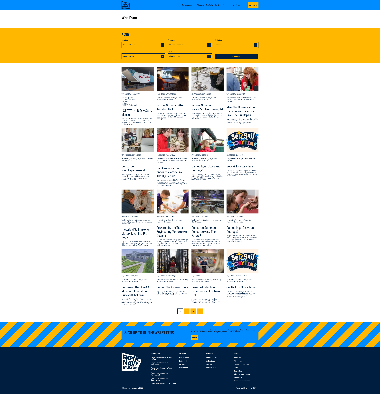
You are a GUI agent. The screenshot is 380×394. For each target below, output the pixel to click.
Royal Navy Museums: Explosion (163, 383)
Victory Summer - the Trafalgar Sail (170, 106)
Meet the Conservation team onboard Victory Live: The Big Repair (241, 110)
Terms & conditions (241, 364)
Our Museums (187, 5)
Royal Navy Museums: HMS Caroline (161, 358)
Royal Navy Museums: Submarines (159, 379)
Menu (238, 5)
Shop (225, 5)
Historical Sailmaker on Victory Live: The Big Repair (136, 232)
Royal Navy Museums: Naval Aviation (161, 369)
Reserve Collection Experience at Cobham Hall (205, 290)
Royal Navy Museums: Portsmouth (159, 374)
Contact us (238, 371)
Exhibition (218, 40)
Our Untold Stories (213, 5)
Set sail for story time (240, 165)
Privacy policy (239, 361)
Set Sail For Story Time (241, 286)
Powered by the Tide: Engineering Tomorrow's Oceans (172, 231)
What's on (200, 5)
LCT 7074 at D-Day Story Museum (137, 112)
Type (170, 51)
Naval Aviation (184, 364)
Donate (231, 5)
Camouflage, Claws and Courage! (205, 167)
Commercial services (242, 381)
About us (237, 358)
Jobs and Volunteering (242, 374)
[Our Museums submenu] (194, 5)
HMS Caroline (184, 358)
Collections (210, 361)
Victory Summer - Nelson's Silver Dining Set (207, 106)
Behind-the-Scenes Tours (172, 286)
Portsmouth (183, 368)
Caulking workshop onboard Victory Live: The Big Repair (170, 171)
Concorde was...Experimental (133, 167)
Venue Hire (210, 364)
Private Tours (211, 368)
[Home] (126, 5)
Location (125, 40)
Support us (238, 378)
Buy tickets (253, 5)
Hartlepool (183, 361)
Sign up (194, 337)
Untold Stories (212, 358)
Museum (171, 40)
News (236, 368)
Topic (124, 51)
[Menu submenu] (242, 5)
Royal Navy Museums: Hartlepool (159, 364)
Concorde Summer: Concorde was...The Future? (203, 231)
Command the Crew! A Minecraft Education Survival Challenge (135, 290)
